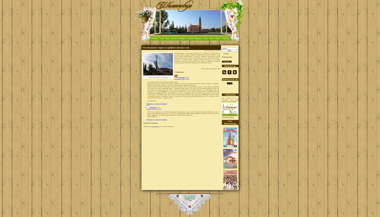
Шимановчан (182, 77)
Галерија (190, 38)
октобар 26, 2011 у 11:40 (182, 79)
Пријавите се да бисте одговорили (156, 104)
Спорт (205, 38)
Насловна (154, 38)
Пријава (226, 53)
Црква (167, 38)
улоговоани (155, 126)
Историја (182, 38)
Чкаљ (211, 38)
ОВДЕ (234, 101)
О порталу (225, 38)
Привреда (198, 38)
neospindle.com (190, 197)
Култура (174, 38)
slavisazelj (153, 107)
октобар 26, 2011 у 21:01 (153, 109)
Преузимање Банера (228, 117)
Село (161, 38)
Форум (217, 38)
